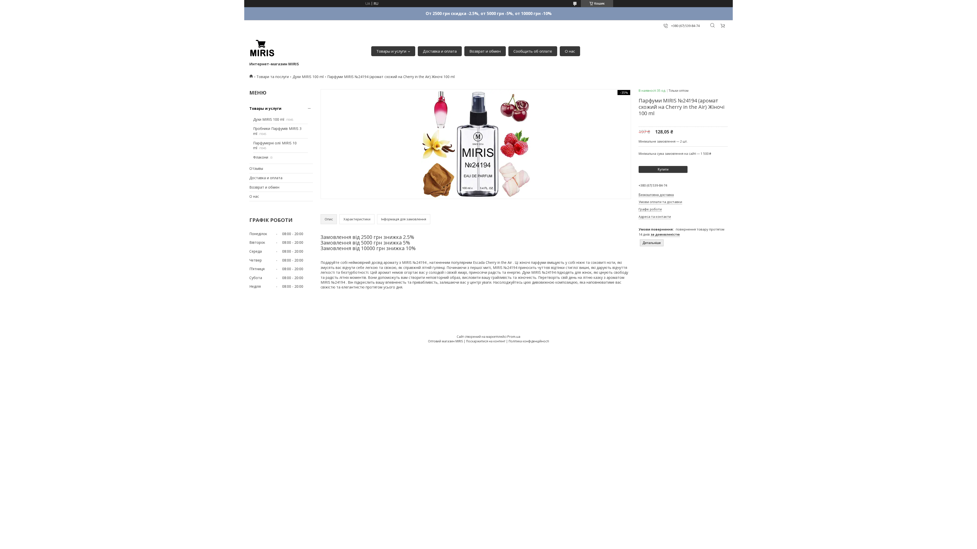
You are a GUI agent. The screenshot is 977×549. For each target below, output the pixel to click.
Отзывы (256, 168)
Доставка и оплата (440, 51)
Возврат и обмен (485, 51)
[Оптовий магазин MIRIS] (262, 48)
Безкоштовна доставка (656, 195)
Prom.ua (513, 336)
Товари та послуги (272, 76)
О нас (570, 51)
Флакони (260, 157)
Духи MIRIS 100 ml (308, 76)
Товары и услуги (391, 51)
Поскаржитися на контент (485, 341)
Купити (663, 169)
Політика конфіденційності (529, 341)
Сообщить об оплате (532, 51)
